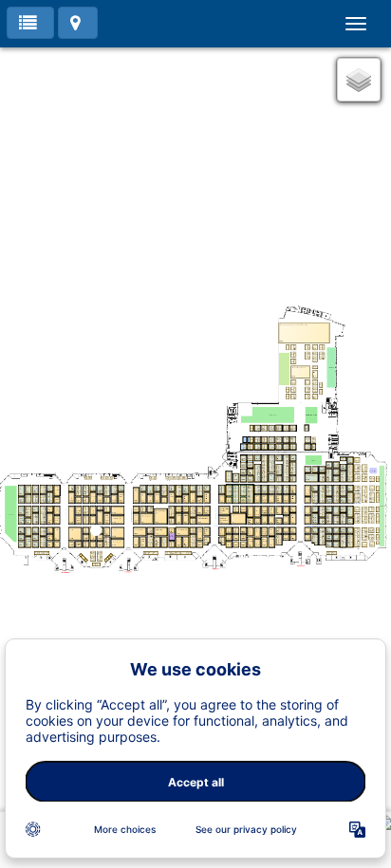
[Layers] (359, 80)
